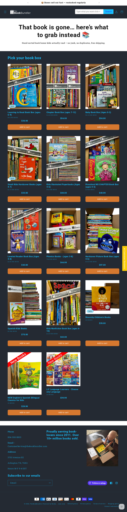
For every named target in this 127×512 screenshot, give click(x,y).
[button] (5, 12)
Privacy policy (85, 504)
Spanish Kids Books (17, 328)
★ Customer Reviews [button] (124, 258)
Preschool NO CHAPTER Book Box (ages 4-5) (102, 185)
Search (108, 12)
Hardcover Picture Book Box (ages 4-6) (102, 257)
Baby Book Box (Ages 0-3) (98, 112)
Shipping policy (113, 504)
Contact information (111, 506)
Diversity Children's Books (98, 317)
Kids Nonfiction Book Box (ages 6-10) (63, 329)
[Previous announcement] (28, 2)
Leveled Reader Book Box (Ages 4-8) (23, 257)
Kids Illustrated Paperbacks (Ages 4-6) (63, 185)
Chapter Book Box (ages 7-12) (61, 112)
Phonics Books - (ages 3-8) (60, 256)
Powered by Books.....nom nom (54, 504)
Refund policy (73, 504)
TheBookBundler (36, 504)
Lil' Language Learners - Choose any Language (62, 390)
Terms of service (99, 504)
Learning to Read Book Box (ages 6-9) (24, 113)
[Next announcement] (99, 2)
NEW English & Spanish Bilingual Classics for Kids (23, 399)
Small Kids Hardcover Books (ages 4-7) (25, 185)
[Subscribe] (49, 483)
